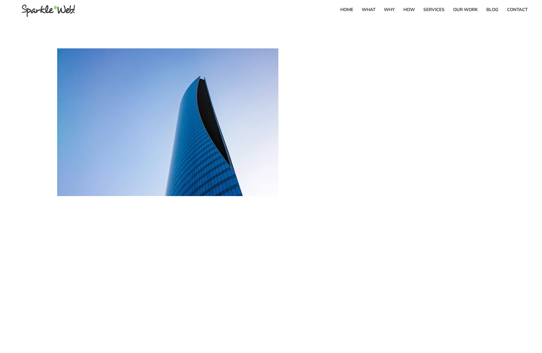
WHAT (368, 10)
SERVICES (434, 10)
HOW (409, 10)
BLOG (492, 10)
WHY (389, 10)
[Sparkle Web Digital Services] (44, 14)
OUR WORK (465, 10)
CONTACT (517, 10)
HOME (346, 10)
